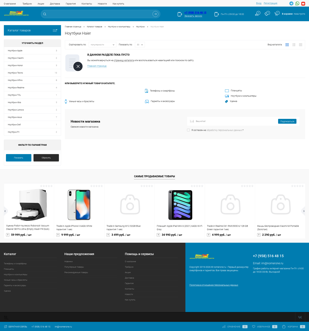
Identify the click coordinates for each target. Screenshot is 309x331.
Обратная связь (17, 326)
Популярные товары (74, 267)
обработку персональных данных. (224, 130)
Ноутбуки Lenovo (16, 110)
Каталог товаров (19, 30)
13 (56, 73)
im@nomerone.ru (272, 263)
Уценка (233, 101)
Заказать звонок (193, 16)
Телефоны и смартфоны (162, 90)
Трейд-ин (27, 3)
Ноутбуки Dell (14, 124)
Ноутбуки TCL (14, 95)
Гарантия (71, 3)
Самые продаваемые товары (154, 176)
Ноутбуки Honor (15, 65)
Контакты (87, 3)
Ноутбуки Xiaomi (16, 58)
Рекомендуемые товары (76, 272)
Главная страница (97, 66)
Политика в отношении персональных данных (213, 285)
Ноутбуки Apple (15, 50)
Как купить (118, 3)
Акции (41, 3)
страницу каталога (124, 60)
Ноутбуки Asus (15, 117)
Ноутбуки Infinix (15, 80)
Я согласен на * (217, 130)
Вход (258, 3)
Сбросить (46, 157)
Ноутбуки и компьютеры (244, 96)
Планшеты (236, 90)
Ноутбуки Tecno (15, 73)
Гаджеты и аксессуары (163, 101)
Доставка (55, 3)
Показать (18, 157)
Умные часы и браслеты (81, 101)
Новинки (68, 261)
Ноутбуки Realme (16, 87)
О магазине (10, 3)
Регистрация (270, 3)
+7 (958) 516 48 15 (195, 12)
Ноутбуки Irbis (14, 102)
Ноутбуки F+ (13, 132)
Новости (102, 3)
